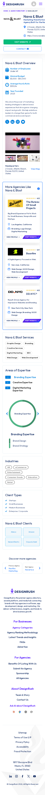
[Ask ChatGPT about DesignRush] (25, 712)
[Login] (33, 3)
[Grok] (31, 712)
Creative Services (15, 348)
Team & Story (23, 695)
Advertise (22, 647)
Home (6, 11)
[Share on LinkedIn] (12, 122)
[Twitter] (28, 776)
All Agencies (22, 678)
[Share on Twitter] (7, 122)
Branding (29, 343)
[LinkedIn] (10, 776)
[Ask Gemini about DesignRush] (19, 712)
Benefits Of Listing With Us (22, 663)
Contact (21, 49)
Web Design (12, 357)
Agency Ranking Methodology (22, 632)
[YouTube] (34, 776)
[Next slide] (38, 414)
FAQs (22, 642)
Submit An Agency (22, 668)
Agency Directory (18, 11)
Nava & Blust (33, 16)
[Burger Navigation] (40, 4)
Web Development (30, 357)
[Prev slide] (7, 414)
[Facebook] (22, 776)
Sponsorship (22, 673)
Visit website (21, 42)
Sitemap (22, 732)
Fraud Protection (22, 751)
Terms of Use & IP (22, 737)
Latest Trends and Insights (22, 637)
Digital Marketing (14, 353)
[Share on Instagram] (18, 122)
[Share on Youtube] (23, 122)
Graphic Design (13, 343)
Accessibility (22, 746)
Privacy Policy (22, 742)
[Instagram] (16, 776)
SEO (28, 353)
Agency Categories (22, 627)
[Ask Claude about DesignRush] (13, 712)
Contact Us (22, 699)
